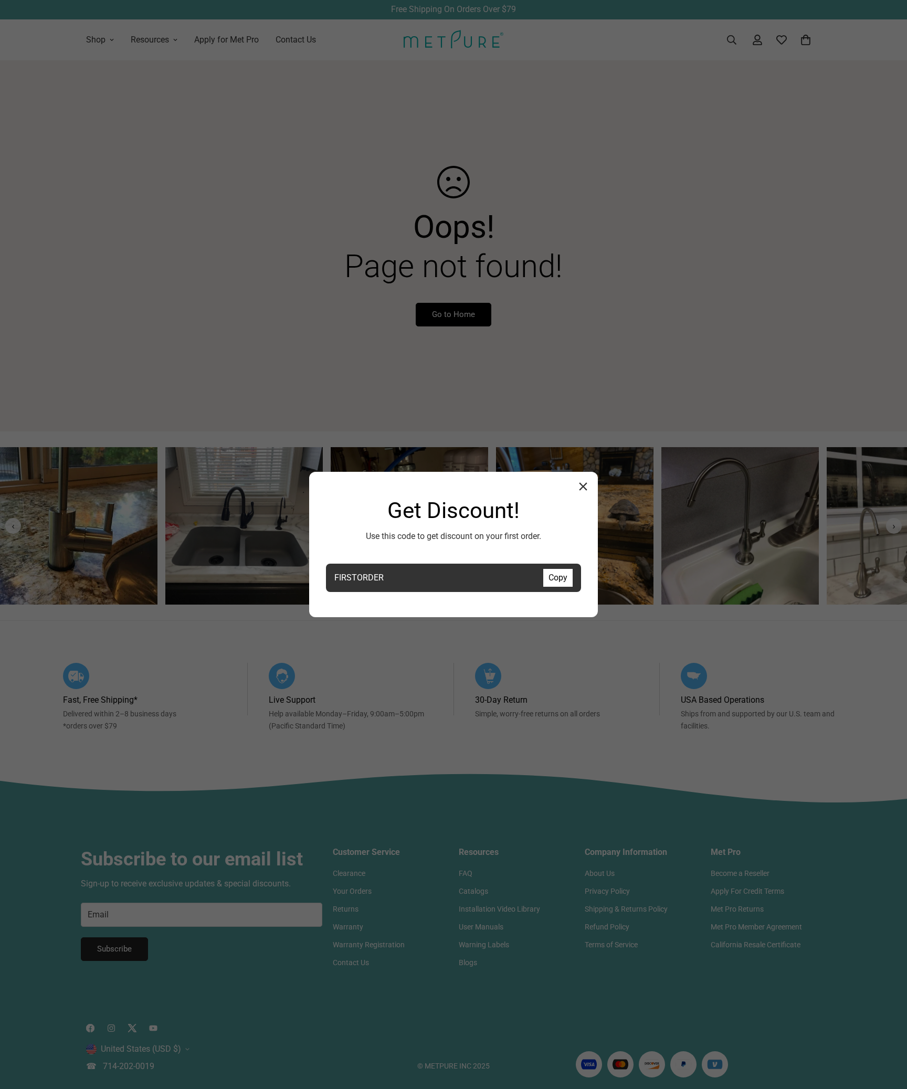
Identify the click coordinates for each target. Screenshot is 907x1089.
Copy (558, 578)
